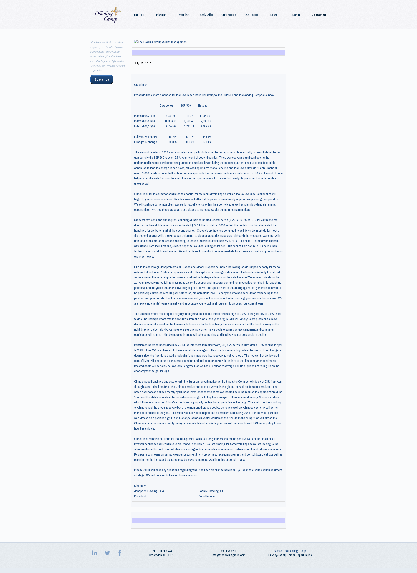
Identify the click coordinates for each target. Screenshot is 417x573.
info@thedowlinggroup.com (228, 555)
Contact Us (319, 15)
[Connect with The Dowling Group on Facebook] (120, 553)
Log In (296, 15)
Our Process (228, 15)
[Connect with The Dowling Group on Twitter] (107, 553)
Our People (251, 15)
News (273, 15)
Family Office (206, 15)
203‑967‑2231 (228, 551)
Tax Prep (139, 15)
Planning (161, 15)
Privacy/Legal (276, 555)
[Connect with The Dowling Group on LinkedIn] (94, 553)
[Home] (107, 14)
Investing (184, 15)
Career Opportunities (299, 555)
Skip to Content (11, 2)
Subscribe (102, 79)
